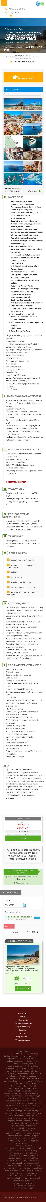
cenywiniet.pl (13, 1063)
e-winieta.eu (23, 1073)
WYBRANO (22, 988)
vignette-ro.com (31, 1123)
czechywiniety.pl (13, 1068)
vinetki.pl (31, 1128)
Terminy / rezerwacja (25, 78)
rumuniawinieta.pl (13, 1103)
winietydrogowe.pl (12, 1170)
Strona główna (19, 55)
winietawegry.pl (10, 1168)
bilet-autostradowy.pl (12, 1056)
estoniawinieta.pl (33, 1078)
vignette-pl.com (31, 1121)
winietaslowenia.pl (31, 1163)
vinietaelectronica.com (23, 1131)
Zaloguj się (23, 1030)
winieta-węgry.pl (31, 1141)
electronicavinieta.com (28, 1076)
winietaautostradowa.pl (14, 1148)
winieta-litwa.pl (14, 1138)
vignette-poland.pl (15, 1123)
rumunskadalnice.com (31, 1103)
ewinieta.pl (28, 1081)
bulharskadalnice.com (16, 1061)
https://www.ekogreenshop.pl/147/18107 (21, 191)
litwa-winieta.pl (31, 1083)
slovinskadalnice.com (14, 1108)
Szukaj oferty (23, 1013)
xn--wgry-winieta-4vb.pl (23, 1183)
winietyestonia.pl (15, 1173)
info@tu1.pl (13, 12)
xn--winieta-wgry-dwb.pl (23, 1188)
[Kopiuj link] (39, 191)
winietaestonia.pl (16, 1153)
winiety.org (37, 1168)
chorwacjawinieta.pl (30, 1063)
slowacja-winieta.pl (32, 1108)
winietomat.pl (25, 1168)
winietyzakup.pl (33, 1175)
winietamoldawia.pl (30, 1156)
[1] (28, 978)
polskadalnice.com (13, 1101)
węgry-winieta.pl (13, 1178)
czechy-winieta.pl (15, 1066)
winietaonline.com (15, 1158)
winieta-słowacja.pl (30, 1138)
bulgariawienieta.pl (14, 1058)
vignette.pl (30, 1126)
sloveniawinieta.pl (13, 1106)
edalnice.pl (12, 1076)
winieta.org (15, 1143)
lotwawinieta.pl (14, 1091)
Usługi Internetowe (23, 1037)
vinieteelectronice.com (15, 1133)
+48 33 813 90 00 (16, 9)
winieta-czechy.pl (31, 1136)
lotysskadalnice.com (30, 1091)
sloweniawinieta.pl (31, 1111)
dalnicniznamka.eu (14, 1071)
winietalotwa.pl (14, 1156)
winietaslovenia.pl (31, 1160)
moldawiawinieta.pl (14, 1096)
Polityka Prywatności (23, 1023)
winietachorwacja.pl (15, 1151)
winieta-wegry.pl (15, 1141)
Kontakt (23, 1033)
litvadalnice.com (15, 1083)
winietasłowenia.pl (32, 1165)
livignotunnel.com (16, 1088)
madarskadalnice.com (12, 1093)
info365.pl (38, 1081)
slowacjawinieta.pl (14, 1111)
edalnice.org (36, 1073)
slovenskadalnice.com (31, 1106)
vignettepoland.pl (18, 1128)
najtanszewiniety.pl (32, 1096)
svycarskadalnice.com (14, 1113)
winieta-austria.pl (15, 1136)
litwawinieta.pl (16, 1086)
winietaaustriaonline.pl (23, 1146)
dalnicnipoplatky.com (31, 1068)
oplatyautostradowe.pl (15, 1098)
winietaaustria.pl (28, 1143)
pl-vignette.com (33, 1098)
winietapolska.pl (31, 1158)
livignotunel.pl (30, 1086)
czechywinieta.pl (31, 1066)
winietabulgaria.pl (34, 1148)
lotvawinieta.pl (31, 1088)
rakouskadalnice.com (31, 1101)
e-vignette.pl (10, 1073)
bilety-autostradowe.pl (33, 1056)
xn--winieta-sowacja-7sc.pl (23, 1185)
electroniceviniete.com (15, 1078)
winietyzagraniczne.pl (15, 1175)
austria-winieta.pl (15, 1054)
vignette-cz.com (15, 1121)
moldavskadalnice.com (33, 1093)
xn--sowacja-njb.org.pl (31, 1178)
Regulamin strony (23, 1027)
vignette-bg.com (31, 1118)
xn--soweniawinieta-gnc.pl (23, 1180)
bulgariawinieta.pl (32, 1058)
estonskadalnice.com (12, 1081)
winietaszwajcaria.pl (14, 1165)
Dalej (22, 838)
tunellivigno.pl (31, 1116)
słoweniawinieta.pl (16, 1116)
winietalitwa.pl (31, 1153)
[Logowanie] (11, 16)
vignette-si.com (17, 1126)
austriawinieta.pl (31, 1054)
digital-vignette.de (31, 1071)
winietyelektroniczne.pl (31, 1170)
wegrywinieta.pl (33, 1133)
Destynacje (23, 1020)
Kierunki (23, 1017)
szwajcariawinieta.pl (33, 1113)
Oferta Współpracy (23, 1040)
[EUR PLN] (35, 932)
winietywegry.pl (31, 1173)
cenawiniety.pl (33, 1061)
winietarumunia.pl (14, 1160)
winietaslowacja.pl (14, 1163)
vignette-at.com (15, 1118)
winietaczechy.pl (32, 1151)
